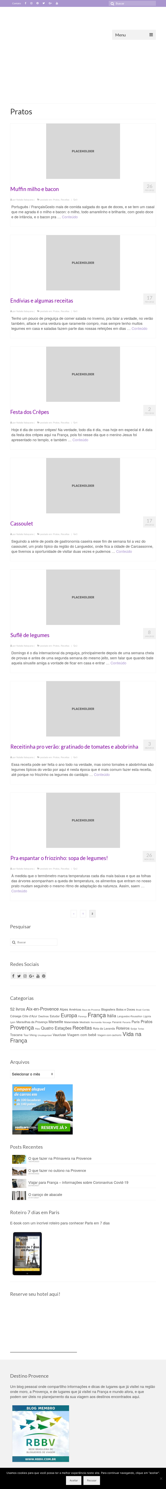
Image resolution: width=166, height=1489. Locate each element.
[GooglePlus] (31, 975)
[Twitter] (43, 3)
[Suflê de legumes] (83, 596)
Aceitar (74, 1480)
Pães (37, 1028)
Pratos (56, 199)
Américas (75, 1009)
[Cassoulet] (83, 485)
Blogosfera (108, 1009)
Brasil (138, 1009)
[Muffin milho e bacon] (83, 150)
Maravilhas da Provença (32, 1022)
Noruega (107, 1022)
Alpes (64, 1009)
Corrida (146, 1009)
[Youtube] (57, 3)
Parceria (126, 1022)
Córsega (15, 1016)
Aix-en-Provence (42, 1008)
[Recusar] (161, 1478)
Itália (111, 1015)
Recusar (91, 1480)
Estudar (55, 1016)
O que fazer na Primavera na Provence (60, 1158)
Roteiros (123, 1028)
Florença (82, 1016)
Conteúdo (70, 216)
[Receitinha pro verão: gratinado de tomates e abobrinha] (83, 708)
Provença (22, 1027)
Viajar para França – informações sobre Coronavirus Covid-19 (78, 1182)
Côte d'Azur (29, 1016)
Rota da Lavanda (104, 1028)
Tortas (141, 1028)
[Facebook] (25, 3)
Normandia (96, 1022)
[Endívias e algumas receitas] (83, 262)
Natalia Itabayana (24, 199)
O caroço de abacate (45, 1194)
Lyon (12, 1022)
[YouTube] (37, 975)
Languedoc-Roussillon (129, 1016)
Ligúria (147, 1016)
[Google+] (50, 3)
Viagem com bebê (81, 1034)
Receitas (65, 199)
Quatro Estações (56, 1028)
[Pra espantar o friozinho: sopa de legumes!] (83, 819)
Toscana (16, 1034)
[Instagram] (31, 3)
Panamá (116, 1022)
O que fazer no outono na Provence (57, 1170)
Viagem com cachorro (109, 1035)
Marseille (56, 1021)
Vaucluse (59, 1034)
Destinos (43, 1016)
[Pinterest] (37, 3)
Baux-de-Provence (91, 1009)
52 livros (17, 1009)
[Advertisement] (83, 70)
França (97, 1014)
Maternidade (71, 1022)
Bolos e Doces (125, 1009)
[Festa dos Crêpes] (83, 373)
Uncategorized (45, 1035)
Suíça (134, 1028)
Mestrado (85, 1022)
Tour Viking (30, 1035)
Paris (136, 1021)
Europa (69, 1015)
